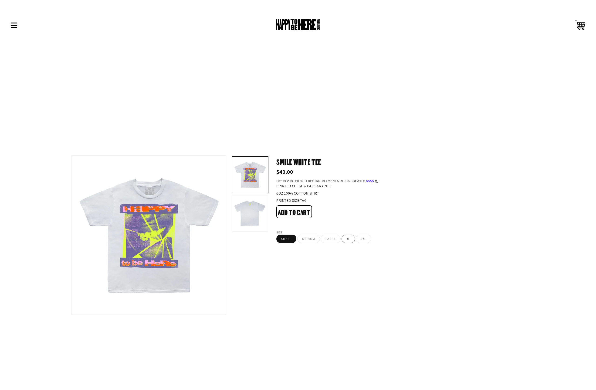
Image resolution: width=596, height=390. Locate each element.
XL (348, 239)
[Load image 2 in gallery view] (250, 213)
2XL (366, 240)
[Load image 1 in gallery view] (250, 175)
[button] (14, 25)
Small (286, 239)
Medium (311, 240)
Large (333, 240)
